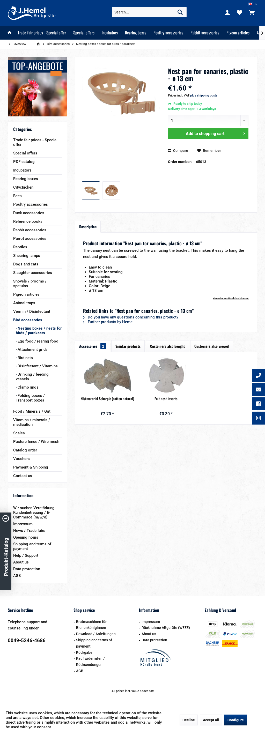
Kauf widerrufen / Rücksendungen (90, 661)
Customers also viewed (211, 346)
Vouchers (21, 458)
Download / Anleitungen (96, 634)
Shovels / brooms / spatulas (30, 283)
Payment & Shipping (30, 467)
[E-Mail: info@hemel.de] (258, 390)
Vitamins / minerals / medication (31, 422)
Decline (188, 720)
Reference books (27, 221)
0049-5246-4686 (27, 640)
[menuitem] (251, 12)
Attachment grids (32, 349)
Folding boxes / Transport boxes (30, 398)
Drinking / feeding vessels (32, 376)
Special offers (25, 153)
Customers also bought (167, 346)
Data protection (26, 569)
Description (88, 226)
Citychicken (23, 187)
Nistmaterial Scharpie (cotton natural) (107, 398)
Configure (235, 720)
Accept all (211, 720)
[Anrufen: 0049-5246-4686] (258, 376)
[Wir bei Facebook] (258, 404)
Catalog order (25, 450)
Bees (17, 196)
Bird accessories (27, 320)
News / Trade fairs (29, 530)
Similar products (128, 346)
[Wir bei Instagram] (258, 418)
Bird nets (25, 357)
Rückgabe (84, 652)
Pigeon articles (26, 294)
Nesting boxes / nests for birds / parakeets (39, 330)
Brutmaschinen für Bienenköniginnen (91, 625)
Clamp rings (28, 387)
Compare (180, 151)
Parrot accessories (29, 238)
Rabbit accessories (29, 230)
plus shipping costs (203, 95)
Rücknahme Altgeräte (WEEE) (166, 628)
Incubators (22, 170)
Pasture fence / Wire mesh (36, 441)
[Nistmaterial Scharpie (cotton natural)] (107, 375)
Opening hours (25, 537)
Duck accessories (28, 213)
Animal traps (24, 303)
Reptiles (20, 247)
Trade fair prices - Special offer (35, 142)
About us (21, 562)
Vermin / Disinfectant (31, 311)
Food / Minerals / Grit (31, 411)
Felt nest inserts (166, 398)
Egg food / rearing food (37, 341)
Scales (19, 433)
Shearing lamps (26, 255)
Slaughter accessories (32, 272)
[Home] (9, 33)
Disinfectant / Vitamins (37, 366)
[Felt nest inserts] (166, 375)
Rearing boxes (25, 178)
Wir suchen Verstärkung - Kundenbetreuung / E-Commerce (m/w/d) (35, 512)
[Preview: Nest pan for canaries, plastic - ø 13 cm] (91, 190)
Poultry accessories (30, 204)
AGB (17, 575)
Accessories (91, 346)
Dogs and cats (25, 264)
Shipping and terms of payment (32, 546)
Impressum (23, 524)
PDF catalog (24, 161)
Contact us (22, 475)
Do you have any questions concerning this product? (132, 317)
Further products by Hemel (110, 322)
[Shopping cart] (251, 12)
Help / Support (25, 555)
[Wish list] (239, 12)
